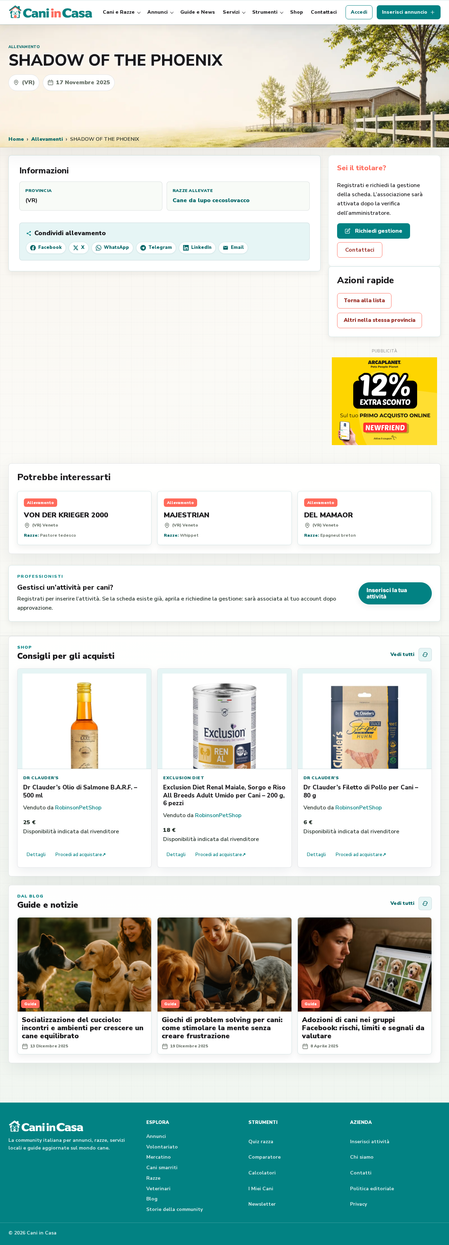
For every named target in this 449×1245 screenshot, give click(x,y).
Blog (152, 1199)
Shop (296, 12)
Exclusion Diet (183, 778)
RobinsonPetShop (78, 808)
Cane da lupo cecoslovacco (211, 200)
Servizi (231, 12)
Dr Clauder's (41, 778)
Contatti (360, 1173)
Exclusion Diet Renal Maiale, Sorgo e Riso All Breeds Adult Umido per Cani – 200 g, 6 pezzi (224, 795)
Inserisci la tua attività (387, 593)
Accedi (359, 12)
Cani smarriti (161, 1167)
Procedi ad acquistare (80, 855)
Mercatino (158, 1157)
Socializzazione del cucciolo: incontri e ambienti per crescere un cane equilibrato (82, 1028)
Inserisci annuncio (404, 12)
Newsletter (262, 1204)
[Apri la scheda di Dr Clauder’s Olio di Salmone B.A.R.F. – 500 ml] (84, 719)
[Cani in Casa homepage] (51, 12)
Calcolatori (262, 1173)
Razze (153, 1178)
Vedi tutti (402, 654)
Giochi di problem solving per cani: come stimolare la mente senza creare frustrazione (222, 1028)
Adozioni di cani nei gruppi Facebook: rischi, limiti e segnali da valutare (363, 1028)
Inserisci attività (369, 1141)
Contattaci (324, 12)
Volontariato (162, 1147)
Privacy (358, 1204)
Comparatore (264, 1157)
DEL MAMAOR (328, 515)
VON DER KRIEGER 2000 (66, 515)
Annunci (157, 12)
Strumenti (264, 12)
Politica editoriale (372, 1188)
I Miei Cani (260, 1188)
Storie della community (174, 1209)
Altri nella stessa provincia (379, 320)
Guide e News (197, 12)
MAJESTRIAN (186, 515)
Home (16, 139)
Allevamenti (47, 139)
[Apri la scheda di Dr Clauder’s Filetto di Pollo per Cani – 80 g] (364, 719)
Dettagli (36, 855)
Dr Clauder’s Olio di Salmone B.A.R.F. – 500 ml (80, 791)
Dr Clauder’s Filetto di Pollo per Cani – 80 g (360, 791)
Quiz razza (260, 1141)
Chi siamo (362, 1157)
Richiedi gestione (378, 231)
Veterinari (158, 1188)
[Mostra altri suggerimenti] (425, 654)
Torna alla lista (364, 300)
